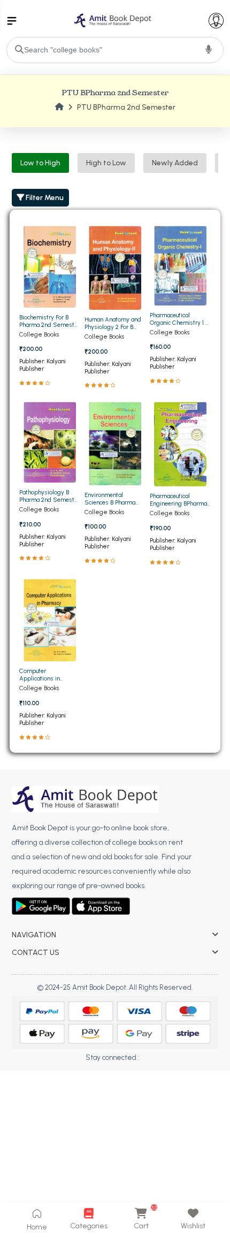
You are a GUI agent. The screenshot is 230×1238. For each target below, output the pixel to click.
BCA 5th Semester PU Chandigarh (65, 1091)
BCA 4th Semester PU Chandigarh (65, 1076)
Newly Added (175, 162)
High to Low (106, 162)
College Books (39, 334)
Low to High (40, 162)
